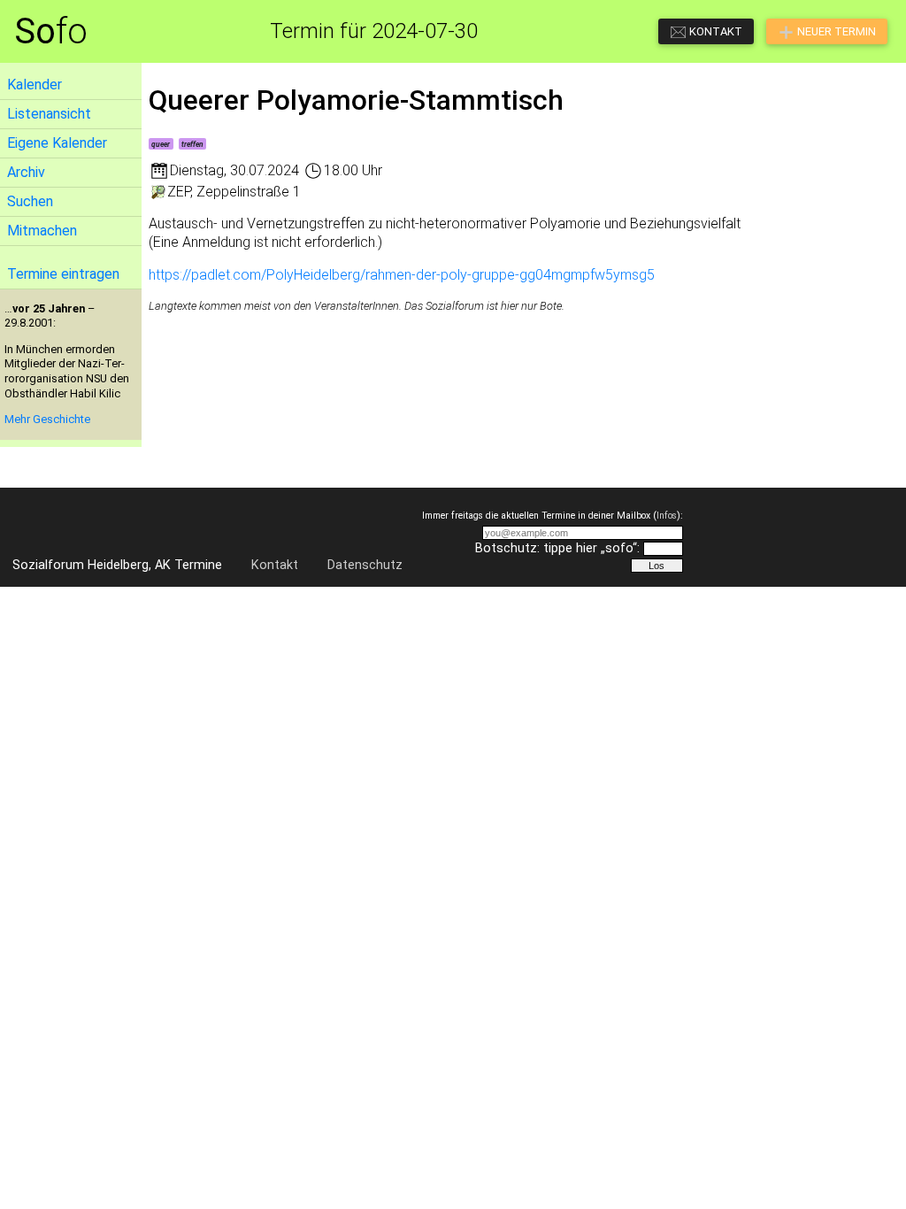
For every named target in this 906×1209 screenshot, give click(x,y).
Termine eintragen (63, 274)
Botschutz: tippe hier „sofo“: (557, 548)
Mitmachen (42, 230)
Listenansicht (49, 113)
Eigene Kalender (57, 143)
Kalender (34, 84)
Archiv (26, 172)
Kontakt (274, 565)
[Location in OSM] (158, 191)
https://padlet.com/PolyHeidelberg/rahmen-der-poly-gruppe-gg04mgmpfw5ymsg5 (402, 274)
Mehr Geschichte (47, 419)
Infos (666, 515)
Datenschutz (365, 565)
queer (160, 144)
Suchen (30, 201)
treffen (192, 144)
